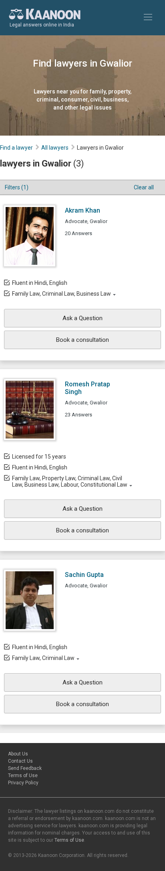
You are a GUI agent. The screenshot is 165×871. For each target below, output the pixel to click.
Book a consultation (82, 339)
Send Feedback (25, 768)
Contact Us (20, 761)
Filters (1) (16, 187)
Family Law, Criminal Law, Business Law (61, 293)
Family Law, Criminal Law (43, 658)
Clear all (144, 187)
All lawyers (54, 147)
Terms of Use (23, 775)
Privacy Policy (23, 783)
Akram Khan (82, 210)
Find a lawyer (16, 147)
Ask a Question (82, 318)
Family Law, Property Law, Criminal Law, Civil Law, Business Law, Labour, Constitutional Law (69, 481)
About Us (18, 754)
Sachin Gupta (84, 575)
